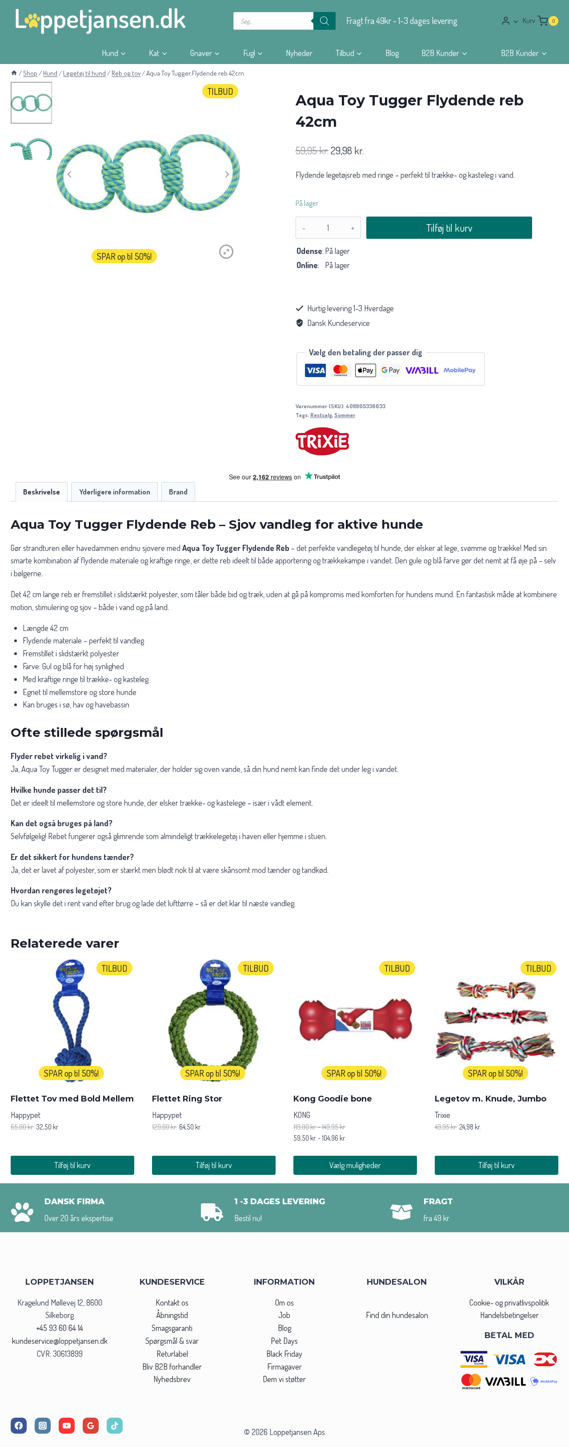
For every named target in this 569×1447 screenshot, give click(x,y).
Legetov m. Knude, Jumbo (490, 1099)
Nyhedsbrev (172, 1379)
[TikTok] (115, 1426)
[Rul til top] (546, 1437)
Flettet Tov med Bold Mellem (72, 1099)
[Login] (510, 20)
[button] (515, 21)
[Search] (324, 21)
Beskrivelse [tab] (41, 491)
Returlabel (172, 1354)
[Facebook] (19, 1426)
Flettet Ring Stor (187, 1099)
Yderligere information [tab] (114, 491)
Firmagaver (284, 1366)
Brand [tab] (178, 491)
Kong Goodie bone (332, 1099)
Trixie (442, 1115)
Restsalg (321, 414)
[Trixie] (322, 441)
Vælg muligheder (355, 1165)
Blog (392, 53)
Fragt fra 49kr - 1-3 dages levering (401, 20)
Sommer (344, 414)
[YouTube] (67, 1426)
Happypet (25, 1115)
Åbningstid (172, 1315)
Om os (284, 1302)
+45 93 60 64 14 (59, 1328)
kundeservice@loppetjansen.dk (60, 1341)
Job (284, 1315)
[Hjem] (14, 72)
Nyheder (299, 53)
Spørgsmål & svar (172, 1341)
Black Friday (284, 1354)
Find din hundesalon (397, 1315)
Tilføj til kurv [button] (72, 1165)
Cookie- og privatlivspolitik (509, 1302)
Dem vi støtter (284, 1379)
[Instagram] (43, 1426)
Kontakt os (172, 1302)
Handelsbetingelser (509, 1315)
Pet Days (284, 1341)
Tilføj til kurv (449, 227)
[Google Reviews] (91, 1426)
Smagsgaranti (172, 1328)
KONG (301, 1115)
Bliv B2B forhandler (172, 1366)
